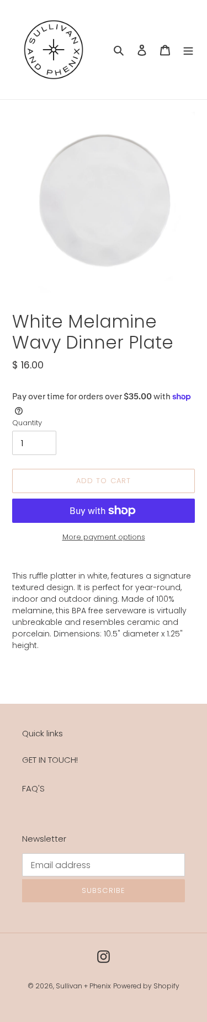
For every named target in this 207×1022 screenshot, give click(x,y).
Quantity (27, 423)
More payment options (103, 537)
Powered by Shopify (146, 986)
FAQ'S (33, 788)
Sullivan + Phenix (83, 986)
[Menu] (188, 50)
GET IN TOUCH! (50, 760)
